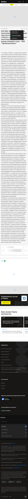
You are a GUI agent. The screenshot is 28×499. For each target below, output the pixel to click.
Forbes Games (7, 4)
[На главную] (4, 1)
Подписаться (6, 302)
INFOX (18, 481)
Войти (19, 1)
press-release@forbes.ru (22, 465)
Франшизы (23, 4)
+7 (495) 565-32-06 (16, 467)
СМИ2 (3, 481)
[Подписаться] (25, 421)
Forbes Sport (4, 329)
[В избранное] (26, 28)
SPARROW (11, 481)
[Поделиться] (24, 28)
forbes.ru (13, 443)
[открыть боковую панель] (23, 2)
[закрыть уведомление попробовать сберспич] (22, 32)
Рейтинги (17, 4)
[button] (26, 2)
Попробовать (14, 38)
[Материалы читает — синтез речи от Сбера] (22, 28)
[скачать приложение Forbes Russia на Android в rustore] (6, 399)
